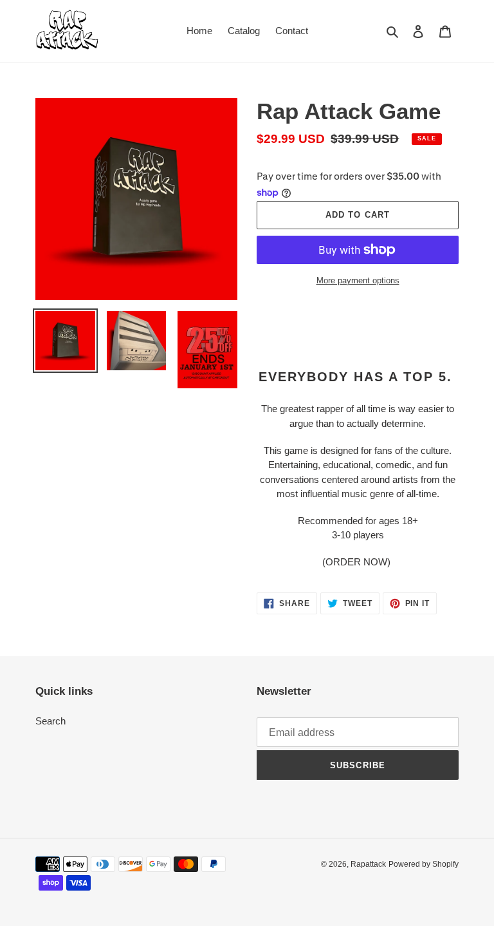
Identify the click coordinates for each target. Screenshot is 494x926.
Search (50, 720)
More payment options (357, 280)
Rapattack (368, 864)
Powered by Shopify (424, 864)
